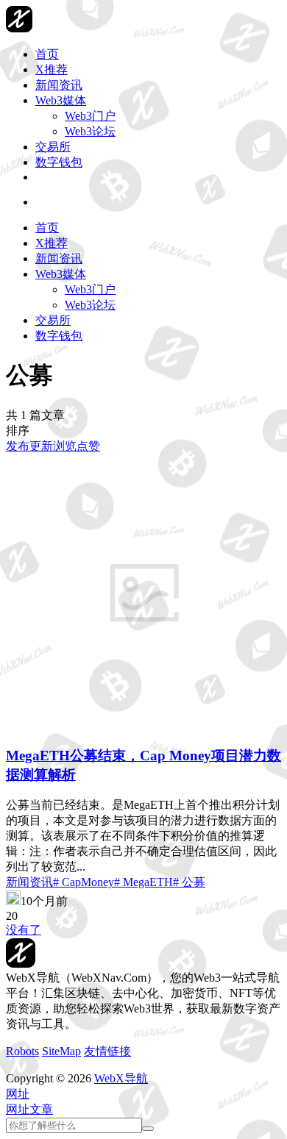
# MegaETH (143, 882)
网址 (17, 1109)
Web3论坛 (90, 131)
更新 (41, 446)
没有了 (23, 930)
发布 (17, 446)
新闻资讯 (29, 882)
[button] (17, 1094)
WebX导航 (121, 1078)
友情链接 (107, 1051)
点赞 (88, 446)
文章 (41, 1109)
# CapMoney (83, 882)
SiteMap (61, 1051)
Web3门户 (90, 116)
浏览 (65, 446)
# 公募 (189, 882)
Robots (22, 1051)
